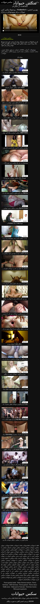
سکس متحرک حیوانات (12, 575)
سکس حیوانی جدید (26, 571)
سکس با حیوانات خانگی (31, 560)
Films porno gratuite (20, 589)
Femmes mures (31, 587)
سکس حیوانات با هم (20, 567)
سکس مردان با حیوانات (24, 577)
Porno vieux (33, 585)
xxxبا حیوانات (9, 545)
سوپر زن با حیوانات (33, 554)
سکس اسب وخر (21, 556)
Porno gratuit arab (10, 582)
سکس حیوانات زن (33, 569)
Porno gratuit (23, 585)
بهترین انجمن (32, 10)
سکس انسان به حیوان (8, 556)
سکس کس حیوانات (4, 52)
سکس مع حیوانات (11, 577)
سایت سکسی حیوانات (21, 552)
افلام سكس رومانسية (8, 598)
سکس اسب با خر (33, 556)
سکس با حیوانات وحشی (14, 560)
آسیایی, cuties (24, 50)
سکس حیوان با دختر (32, 564)
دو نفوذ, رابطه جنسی (7, 50)
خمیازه (17, 50)
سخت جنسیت (33, 51)
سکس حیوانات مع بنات (18, 569)
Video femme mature (24, 582)
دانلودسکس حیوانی (12, 550)
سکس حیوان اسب (7, 562)
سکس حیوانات (25, 598)
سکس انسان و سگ (33, 558)
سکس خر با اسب (12, 571)
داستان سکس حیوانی (18, 547)
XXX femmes (13, 585)
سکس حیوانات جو (7, 567)
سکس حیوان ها (6, 564)
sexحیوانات (26, 545)
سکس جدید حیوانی (28, 562)
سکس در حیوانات (16, 573)
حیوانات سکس (30, 547)
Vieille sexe (6, 587)
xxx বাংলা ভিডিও (34, 598)
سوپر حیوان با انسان (7, 552)
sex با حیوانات (34, 545)
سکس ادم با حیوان (7, 554)
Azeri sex (18, 598)
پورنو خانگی (12, 51)
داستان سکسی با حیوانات (26, 550)
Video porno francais (18, 587)
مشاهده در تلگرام (20, 6)
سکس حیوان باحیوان (18, 564)
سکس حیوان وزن (33, 567)
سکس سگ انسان (25, 575)
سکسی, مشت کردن (22, 51)
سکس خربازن (27, 573)
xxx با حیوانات (18, 545)
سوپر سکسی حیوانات (20, 554)
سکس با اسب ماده (20, 558)
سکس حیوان (17, 562)
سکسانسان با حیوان (24, 579)
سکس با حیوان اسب (7, 558)
